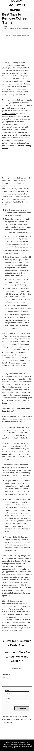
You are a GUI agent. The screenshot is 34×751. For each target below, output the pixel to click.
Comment (6, 674)
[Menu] (3, 5)
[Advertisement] (17, 49)
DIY (10, 35)
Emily (5, 26)
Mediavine (25, 748)
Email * (7, 699)
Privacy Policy (23, 744)
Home (6, 35)
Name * (7, 690)
